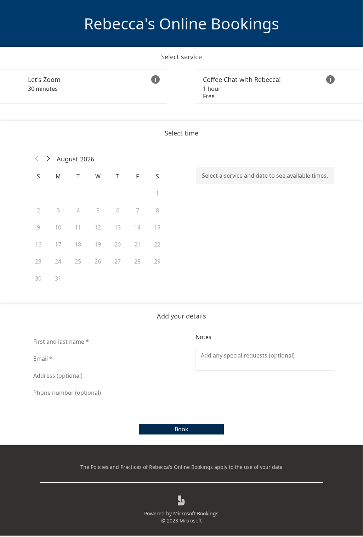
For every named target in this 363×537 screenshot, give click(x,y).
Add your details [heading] (181, 316)
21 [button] (137, 244)
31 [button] (58, 278)
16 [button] (38, 244)
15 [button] (157, 227)
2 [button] (38, 210)
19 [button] (98, 244)
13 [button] (117, 227)
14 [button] (137, 227)
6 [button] (117, 210)
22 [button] (157, 244)
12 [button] (98, 227)
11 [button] (78, 227)
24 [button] (58, 261)
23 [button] (38, 261)
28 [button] (137, 261)
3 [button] (58, 210)
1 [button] (157, 193)
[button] (36, 159)
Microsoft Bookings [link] (196, 513)
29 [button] (157, 261)
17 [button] (58, 244)
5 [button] (98, 210)
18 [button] (78, 244)
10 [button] (58, 227)
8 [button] (157, 210)
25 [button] (78, 261)
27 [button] (117, 261)
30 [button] (38, 278)
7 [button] (137, 210)
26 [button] (98, 261)
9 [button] (38, 227)
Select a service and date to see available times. (265, 175)
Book (181, 429)
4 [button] (78, 210)
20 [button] (117, 244)
